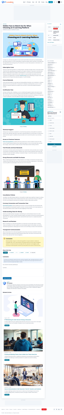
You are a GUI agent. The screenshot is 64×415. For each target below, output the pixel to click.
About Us (3, 409)
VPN (39, 2)
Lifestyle (50, 89)
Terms (7, 409)
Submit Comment (7, 278)
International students (7, 205)
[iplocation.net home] (8, 2)
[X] (57, 409)
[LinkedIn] (59, 409)
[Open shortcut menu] (61, 2)
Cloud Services (51, 67)
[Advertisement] (32, 13)
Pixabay (25, 126)
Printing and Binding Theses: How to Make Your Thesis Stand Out (20, 354)
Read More (7, 325)
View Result (54, 146)
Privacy (50, 94)
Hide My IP (55, 28)
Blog (47, 2)
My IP (24, 2)
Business (50, 65)
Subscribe (44, 409)
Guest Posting (24, 409)
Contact (50, 2)
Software (50, 104)
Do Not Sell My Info (32, 409)
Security (15, 409)
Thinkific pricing (23, 75)
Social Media (50, 102)
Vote (54, 144)
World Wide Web (51, 107)
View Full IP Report (50, 42)
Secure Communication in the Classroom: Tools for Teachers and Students (22, 389)
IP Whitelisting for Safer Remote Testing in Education (17, 319)
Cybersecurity (51, 72)
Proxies (42, 2)
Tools (33, 2)
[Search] (57, 2)
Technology (50, 105)
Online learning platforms (8, 141)
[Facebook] (54, 409)
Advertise (19, 409)
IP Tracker (29, 2)
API (36, 2)
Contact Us (38, 409)
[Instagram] (61, 409)
